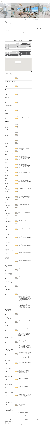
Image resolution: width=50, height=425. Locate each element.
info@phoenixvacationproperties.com (8, 421)
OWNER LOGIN (26, 419)
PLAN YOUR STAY (39, 1)
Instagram (25, 415)
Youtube (26, 415)
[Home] (4, 1)
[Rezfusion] (10, 423)
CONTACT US (43, 1)
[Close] (20, 62)
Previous (1, 10)
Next (48, 10)
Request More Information (39, 25)
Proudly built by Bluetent (24, 424)
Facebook (23, 415)
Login (21, 424)
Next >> (30, 40)
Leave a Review (29, 71)
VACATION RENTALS (33, 1)
